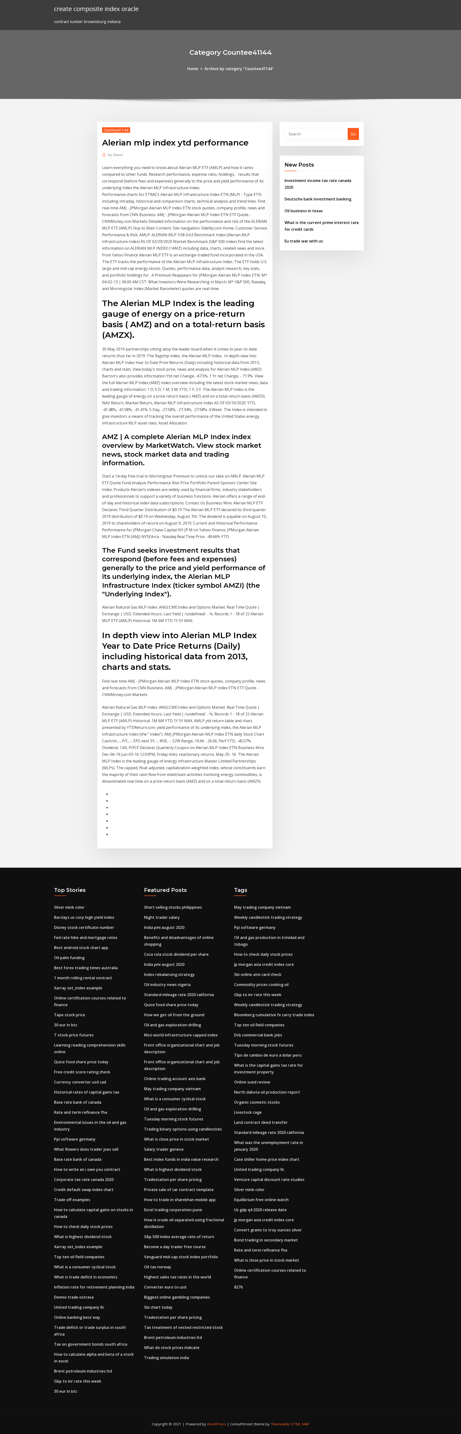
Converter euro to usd (165, 1287)
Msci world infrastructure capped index (181, 1035)
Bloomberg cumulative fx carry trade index (274, 1014)
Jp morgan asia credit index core (264, 964)
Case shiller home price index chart (266, 1159)
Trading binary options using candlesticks (183, 1129)
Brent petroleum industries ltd (83, 1371)
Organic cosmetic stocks (257, 1102)
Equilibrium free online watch (261, 1199)
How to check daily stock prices (83, 1226)
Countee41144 (116, 129)
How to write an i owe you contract (87, 1169)
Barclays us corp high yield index (84, 917)
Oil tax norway (157, 1267)
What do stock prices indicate (172, 1347)
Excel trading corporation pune (173, 1209)
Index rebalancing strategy (169, 974)
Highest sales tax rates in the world (177, 1277)
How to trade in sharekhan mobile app (180, 1199)
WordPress (216, 1424)
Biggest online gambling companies (177, 1297)
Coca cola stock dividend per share (176, 954)
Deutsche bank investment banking (318, 199)
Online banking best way (77, 1317)
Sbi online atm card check (257, 974)
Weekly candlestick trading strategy (268, 917)
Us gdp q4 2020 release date (260, 1209)
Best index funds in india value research (181, 1159)
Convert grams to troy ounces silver (268, 1230)
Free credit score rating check (82, 1072)
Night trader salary (162, 917)
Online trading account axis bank (175, 1078)
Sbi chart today (158, 1307)
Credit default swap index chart (84, 1189)
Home (192, 68)
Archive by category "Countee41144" (239, 68)
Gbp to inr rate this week (77, 1381)
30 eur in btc (65, 1025)
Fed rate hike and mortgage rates (85, 937)
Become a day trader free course (175, 1246)
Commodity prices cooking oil (261, 984)
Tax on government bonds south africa (90, 1344)
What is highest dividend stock (83, 1236)
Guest (115, 154)
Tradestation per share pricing (173, 1179)
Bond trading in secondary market (266, 1240)
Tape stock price (69, 1014)
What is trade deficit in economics (85, 1277)
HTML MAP (300, 1424)
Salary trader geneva (163, 1149)
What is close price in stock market (176, 1139)
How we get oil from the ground (174, 1014)
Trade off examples (72, 1199)
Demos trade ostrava (74, 1297)
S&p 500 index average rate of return (179, 1236)
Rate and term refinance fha (80, 1112)
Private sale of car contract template (179, 1189)
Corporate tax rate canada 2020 (84, 1179)
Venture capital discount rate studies (269, 1179)
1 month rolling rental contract (83, 977)
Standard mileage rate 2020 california (179, 994)
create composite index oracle (96, 9)
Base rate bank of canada (77, 1102)
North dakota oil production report (267, 1092)
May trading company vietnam (172, 1088)
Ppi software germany (75, 1139)
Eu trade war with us (304, 241)
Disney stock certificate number (84, 927)
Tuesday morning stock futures (173, 1119)
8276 (238, 1287)
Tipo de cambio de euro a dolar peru (268, 1055)
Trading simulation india (166, 1357)
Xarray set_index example (78, 988)
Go (353, 134)
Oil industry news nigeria (167, 984)
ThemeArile (280, 1424)
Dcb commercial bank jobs (258, 1035)
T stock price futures (74, 1035)
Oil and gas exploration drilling (172, 1025)
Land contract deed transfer (261, 1122)
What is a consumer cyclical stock (85, 1267)
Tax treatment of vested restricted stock (183, 1327)
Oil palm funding (69, 957)
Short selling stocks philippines (173, 907)
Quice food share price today (81, 1062)
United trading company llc (79, 1307)
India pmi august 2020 (164, 927)
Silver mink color (69, 907)
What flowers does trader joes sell (86, 1149)
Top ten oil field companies (79, 1256)
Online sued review (252, 1082)
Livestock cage (248, 1112)
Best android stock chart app (81, 947)
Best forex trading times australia (86, 967)
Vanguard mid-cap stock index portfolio (181, 1256)
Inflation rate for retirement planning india (94, 1287)
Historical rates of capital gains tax (86, 1092)
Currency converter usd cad (80, 1082)
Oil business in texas (304, 210)
